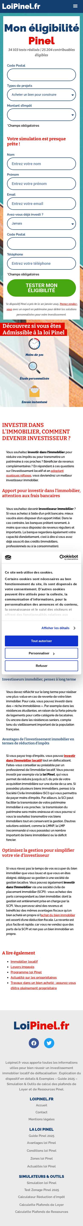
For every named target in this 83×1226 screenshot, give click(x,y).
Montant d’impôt (19, 106)
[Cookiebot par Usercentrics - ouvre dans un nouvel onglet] (59, 557)
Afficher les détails (56, 628)
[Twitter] (49, 1043)
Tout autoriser (41, 641)
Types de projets (19, 86)
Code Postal (16, 65)
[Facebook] (34, 1043)
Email (11, 194)
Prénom (13, 175)
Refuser (41, 666)
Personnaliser (39, 653)
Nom (10, 155)
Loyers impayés (22, 967)
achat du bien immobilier (58, 915)
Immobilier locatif (24, 962)
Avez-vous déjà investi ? (25, 214)
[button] (75, 6)
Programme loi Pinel (26, 972)
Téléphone (15, 254)
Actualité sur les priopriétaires (34, 977)
